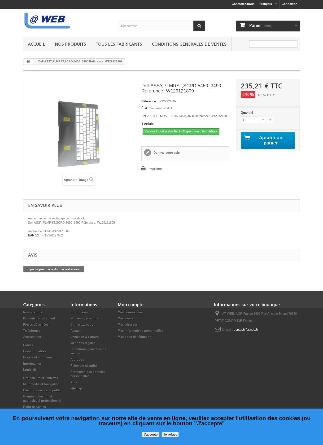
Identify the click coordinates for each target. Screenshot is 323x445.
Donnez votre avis (166, 152)
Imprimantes (32, 363)
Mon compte (131, 304)
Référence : (149, 101)
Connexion (289, 4)
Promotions (79, 312)
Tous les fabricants (119, 44)
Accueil (36, 44)
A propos (77, 359)
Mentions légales (82, 343)
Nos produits (70, 44)
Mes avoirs (126, 318)
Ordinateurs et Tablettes (40, 378)
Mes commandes (130, 312)
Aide (73, 382)
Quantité (247, 112)
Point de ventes (34, 407)
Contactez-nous (243, 4)
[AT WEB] (67, 21)
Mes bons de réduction (134, 337)
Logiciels (30, 369)
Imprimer (155, 168)
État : (145, 108)
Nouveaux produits (84, 318)
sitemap (76, 388)
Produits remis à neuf (39, 318)
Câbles (28, 345)
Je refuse (170, 434)
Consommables (34, 351)
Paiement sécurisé (83, 365)
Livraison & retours (84, 337)
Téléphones (31, 330)
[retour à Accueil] (28, 62)
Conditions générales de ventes (189, 44)
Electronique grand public (42, 390)
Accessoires (32, 337)
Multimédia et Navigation (41, 384)
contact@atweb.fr (246, 329)
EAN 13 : (34, 235)
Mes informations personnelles (140, 330)
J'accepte (151, 434)
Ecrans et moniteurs (38, 357)
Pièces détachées (35, 324)
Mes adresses (128, 324)
